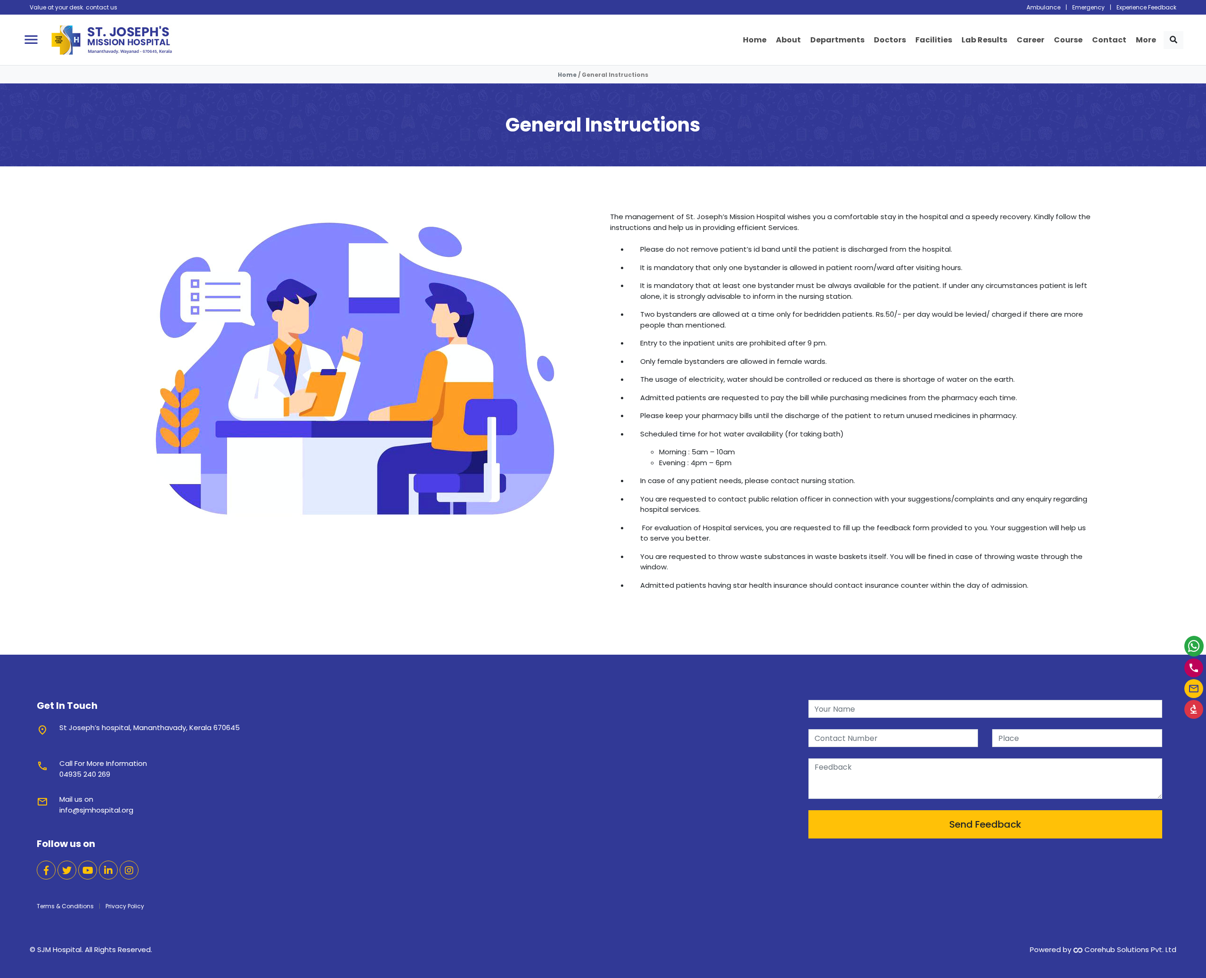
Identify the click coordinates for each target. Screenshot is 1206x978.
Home (754, 39)
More (1146, 39)
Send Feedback (985, 824)
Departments (837, 39)
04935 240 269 (84, 774)
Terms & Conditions (65, 906)
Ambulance (1043, 7)
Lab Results (984, 39)
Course (1068, 39)
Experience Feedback (1146, 7)
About (788, 39)
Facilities (933, 39)
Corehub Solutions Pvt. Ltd (1129, 949)
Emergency (1088, 7)
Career (1030, 39)
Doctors (890, 39)
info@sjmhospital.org (96, 810)
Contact (1109, 39)
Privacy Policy (125, 906)
